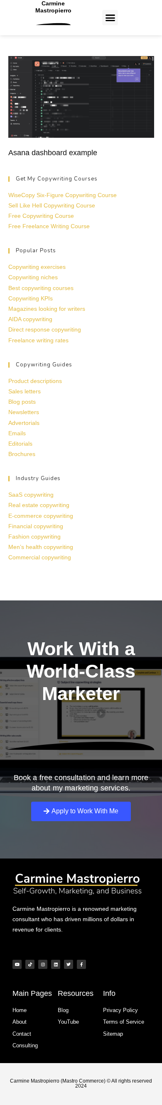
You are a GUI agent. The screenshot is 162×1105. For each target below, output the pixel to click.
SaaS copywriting (31, 494)
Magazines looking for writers (46, 308)
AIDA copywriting (30, 319)
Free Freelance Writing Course (49, 226)
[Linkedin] (55, 964)
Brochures (21, 454)
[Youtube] (17, 964)
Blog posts (22, 401)
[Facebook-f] (81, 964)
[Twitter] (68, 964)
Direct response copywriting (44, 329)
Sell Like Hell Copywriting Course (51, 205)
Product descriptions (35, 381)
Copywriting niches (33, 277)
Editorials (20, 443)
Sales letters (24, 391)
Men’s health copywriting (40, 547)
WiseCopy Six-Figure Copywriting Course (62, 195)
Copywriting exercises (37, 266)
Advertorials (23, 423)
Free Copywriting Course (41, 215)
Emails (17, 433)
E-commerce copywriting (40, 515)
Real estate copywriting (38, 505)
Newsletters (23, 412)
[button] (110, 18)
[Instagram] (42, 964)
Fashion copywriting (34, 536)
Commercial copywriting (39, 557)
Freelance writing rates (38, 340)
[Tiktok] (29, 964)
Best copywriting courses (41, 288)
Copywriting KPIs (30, 298)
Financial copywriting (35, 526)
